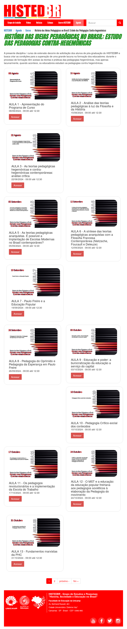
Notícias (39, 22)
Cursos (28, 30)
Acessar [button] (15, 117)
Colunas (50, 22)
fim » (76, 581)
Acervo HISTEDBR (64, 22)
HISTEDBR (8, 30)
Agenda (78, 22)
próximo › (64, 581)
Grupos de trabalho (14, 22)
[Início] (33, 11)
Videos (28, 22)
